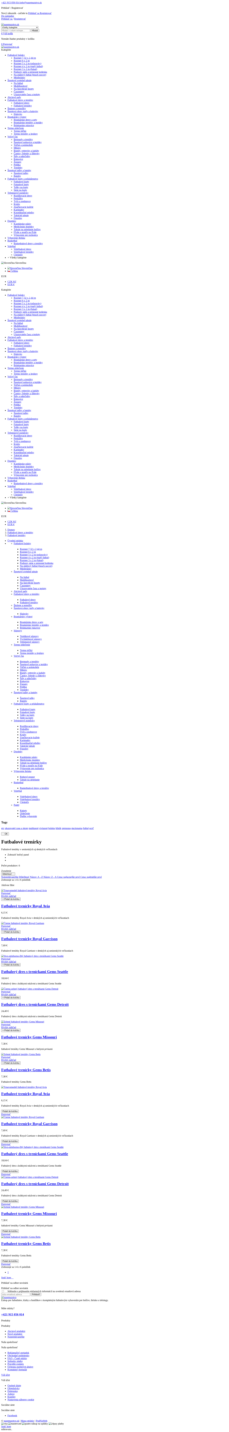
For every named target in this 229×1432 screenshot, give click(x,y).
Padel (16, 805)
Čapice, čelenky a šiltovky (33, 675)
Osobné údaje (14, 1385)
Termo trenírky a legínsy (32, 653)
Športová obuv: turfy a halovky (29, 608)
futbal (86, 828)
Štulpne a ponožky (23, 605)
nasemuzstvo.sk (11, 1421)
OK (5, 834)
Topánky (24, 689)
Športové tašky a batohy (25, 692)
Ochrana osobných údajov (20, 1366)
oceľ (91, 828)
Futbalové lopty (27, 709)
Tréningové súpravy (30, 642)
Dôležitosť (8, 874)
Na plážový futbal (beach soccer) (36, 566)
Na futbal (24, 577)
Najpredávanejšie (10, 877)
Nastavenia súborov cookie (20, 1399)
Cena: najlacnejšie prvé (68, 877)
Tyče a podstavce (28, 732)
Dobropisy (12, 1391)
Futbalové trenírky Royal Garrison (29, 939)
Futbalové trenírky (29, 602)
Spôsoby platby (15, 1361)
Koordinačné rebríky (30, 743)
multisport (33, 828)
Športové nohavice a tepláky (34, 664)
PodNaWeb (41, 1421)
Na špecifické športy (30, 582)
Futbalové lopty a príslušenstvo (29, 703)
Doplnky (18, 751)
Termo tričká (26, 650)
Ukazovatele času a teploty (33, 588)
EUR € (10, 284)
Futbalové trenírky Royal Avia (25, 906)
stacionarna (76, 828)
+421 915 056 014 (10, 2)
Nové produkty (14, 1334)
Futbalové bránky (22, 543)
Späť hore (7, 1277)
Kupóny (11, 1396)
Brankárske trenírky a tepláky (34, 625)
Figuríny (24, 748)
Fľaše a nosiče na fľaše (31, 765)
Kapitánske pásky (28, 757)
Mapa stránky (27, 1421)
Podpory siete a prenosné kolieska (36, 563)
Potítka (23, 687)
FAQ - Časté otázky (17, 1358)
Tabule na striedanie (30, 779)
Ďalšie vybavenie (28, 816)
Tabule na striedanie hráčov (33, 762)
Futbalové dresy (28, 599)
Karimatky (25, 740)
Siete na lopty (26, 717)
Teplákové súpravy (29, 636)
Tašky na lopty (27, 715)
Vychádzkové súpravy (31, 639)
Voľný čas (19, 656)
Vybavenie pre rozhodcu (32, 768)
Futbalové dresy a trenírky (26, 594)
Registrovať (46, 13)
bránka (51, 828)
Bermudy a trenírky (29, 661)
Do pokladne (7, 16)
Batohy (23, 701)
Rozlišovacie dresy (29, 726)
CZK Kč (11, 281)
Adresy (11, 1394)
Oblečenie (25, 813)
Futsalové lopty (27, 712)
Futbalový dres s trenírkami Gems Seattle (34, 972)
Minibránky (25, 568)
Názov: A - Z (36, 877)
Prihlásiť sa (34, 13)
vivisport (43, 828)
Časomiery (25, 585)
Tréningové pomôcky (24, 720)
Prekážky (24, 729)
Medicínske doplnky (30, 760)
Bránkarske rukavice (30, 627)
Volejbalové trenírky (30, 799)
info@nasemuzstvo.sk (30, 2)
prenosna (66, 828)
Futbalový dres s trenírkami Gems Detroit (35, 1004)
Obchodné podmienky (18, 1355)
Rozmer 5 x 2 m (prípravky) (34, 554)
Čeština (14, 271)
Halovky (24, 613)
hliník (58, 828)
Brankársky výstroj (23, 616)
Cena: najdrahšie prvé (91, 877)
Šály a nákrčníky (28, 678)
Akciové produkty (16, 1331)
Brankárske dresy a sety (31, 622)
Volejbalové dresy (29, 796)
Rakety (23, 810)
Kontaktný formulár (17, 1369)
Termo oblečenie (22, 644)
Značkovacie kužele (30, 737)
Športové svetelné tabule (26, 571)
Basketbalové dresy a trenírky (34, 788)
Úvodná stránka (15, 540)
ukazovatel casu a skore (16, 828)
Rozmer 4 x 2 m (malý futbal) (34, 557)
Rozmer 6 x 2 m (28, 552)
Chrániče (24, 802)
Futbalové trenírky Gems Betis (26, 1070)
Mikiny (23, 670)
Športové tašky (27, 698)
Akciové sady (20, 591)
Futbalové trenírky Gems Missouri (29, 1037)
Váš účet (5, 1375)
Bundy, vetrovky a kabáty (32, 672)
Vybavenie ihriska (22, 771)
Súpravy (18, 630)
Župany (24, 684)
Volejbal (18, 791)
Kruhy (23, 734)
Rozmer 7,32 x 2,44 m (31, 549)
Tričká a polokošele (29, 667)
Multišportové (27, 580)
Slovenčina (26, 268)
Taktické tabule (27, 746)
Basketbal (18, 782)
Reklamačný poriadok (18, 1352)
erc (2, 828)
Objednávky (13, 1388)
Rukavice (24, 681)
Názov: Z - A (50, 877)
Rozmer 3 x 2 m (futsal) (31, 560)
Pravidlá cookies (15, 1364)
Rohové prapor (27, 777)
